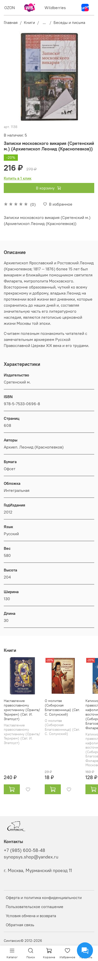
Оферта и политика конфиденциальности (44, 897)
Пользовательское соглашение (34, 906)
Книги (29, 22)
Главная (11, 22)
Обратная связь (20, 924)
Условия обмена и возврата (31, 915)
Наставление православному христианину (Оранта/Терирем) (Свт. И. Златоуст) (22, 709)
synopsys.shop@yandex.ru (31, 857)
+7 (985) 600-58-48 (24, 850)
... (44, 22)
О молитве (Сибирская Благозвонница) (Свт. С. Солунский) (62, 707)
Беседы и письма (69, 22)
